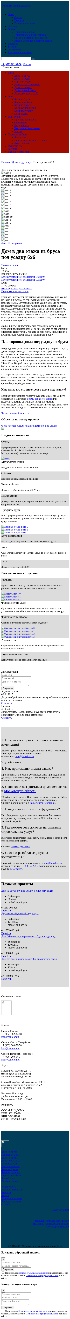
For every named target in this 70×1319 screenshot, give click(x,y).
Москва (27, 64)
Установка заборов (24, 32)
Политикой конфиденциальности (42, 1275)
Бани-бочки (7, 1178)
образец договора (20, 846)
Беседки (12, 148)
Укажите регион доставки (16, 5)
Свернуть (23, 413)
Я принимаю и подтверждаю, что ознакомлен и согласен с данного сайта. (34, 1275)
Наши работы (8, 1186)
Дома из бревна (23, 87)
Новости (19, 20)
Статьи (18, 17)
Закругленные (22, 143)
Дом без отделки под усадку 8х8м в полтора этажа (29, 959)
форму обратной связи (39, 398)
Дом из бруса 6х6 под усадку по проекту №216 (27, 890)
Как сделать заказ (11, 1201)
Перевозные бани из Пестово (30, 140)
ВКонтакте (16, 869)
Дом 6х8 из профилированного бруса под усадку (28, 936)
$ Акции (12, 46)
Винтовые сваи (9, 1181)
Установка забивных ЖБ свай (30, 34)
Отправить (8, 688)
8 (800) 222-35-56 (31, 866)
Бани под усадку (23, 110)
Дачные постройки (18, 151)
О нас (11, 14)
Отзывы (12, 26)
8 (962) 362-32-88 (11, 64)
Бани (10, 96)
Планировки (15, 243)
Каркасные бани (23, 102)
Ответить (6, 703)
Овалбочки (20, 122)
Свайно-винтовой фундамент (30, 37)
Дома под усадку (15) (26, 93)
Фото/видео (14, 49)
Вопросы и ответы (24, 23)
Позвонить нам (59, 1209)
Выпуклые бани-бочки (27, 128)
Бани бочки (14, 116)
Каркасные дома (23, 81)
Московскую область (20, 791)
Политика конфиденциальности (51, 1223)
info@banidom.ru (24, 756)
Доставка (13, 43)
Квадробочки (21, 125)
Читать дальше (9, 413)
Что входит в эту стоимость (16, 288)
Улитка (18, 131)
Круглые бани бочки (25, 119)
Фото (4, 243)
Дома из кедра (22, 78)
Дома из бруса (22, 75)
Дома (11, 72)
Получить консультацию (14, 291)
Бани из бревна (22, 105)
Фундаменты (15, 146)
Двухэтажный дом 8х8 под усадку (20, 913)
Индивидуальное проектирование (33, 40)
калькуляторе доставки (42, 803)
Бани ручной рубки (25, 107)
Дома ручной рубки (25, 90)
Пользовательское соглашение (52, 1220)
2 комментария (9, 265)
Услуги (12, 29)
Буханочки (20, 137)
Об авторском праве (57, 1226)
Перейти (6, 910)
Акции (5, 1195)
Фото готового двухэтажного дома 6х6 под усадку (29, 425)
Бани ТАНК (21, 113)
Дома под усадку (10, 1160)
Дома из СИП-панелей (27, 84)
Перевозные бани (17, 134)
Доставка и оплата (11, 1189)
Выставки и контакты (20, 52)
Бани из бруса (22, 99)
